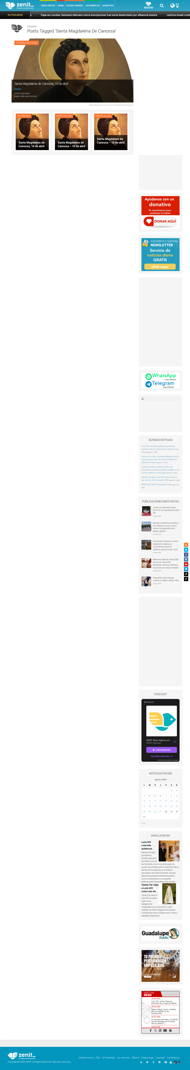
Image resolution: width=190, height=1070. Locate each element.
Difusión (135, 1057)
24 (144, 812)
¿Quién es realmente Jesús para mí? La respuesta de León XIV (166, 510)
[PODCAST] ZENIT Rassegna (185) (156, 484)
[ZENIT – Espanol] (23, 5)
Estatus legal (147, 1057)
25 (150, 812)
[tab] (151, 994)
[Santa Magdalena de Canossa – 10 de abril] (71, 131)
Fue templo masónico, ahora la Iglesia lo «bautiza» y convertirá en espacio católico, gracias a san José (165, 545)
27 (160, 812)
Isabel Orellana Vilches (25, 96)
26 (155, 812)
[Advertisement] (160, 172)
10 (144, 801)
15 (171, 801)
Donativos (107, 5)
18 (150, 806)
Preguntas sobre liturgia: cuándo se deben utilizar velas (166, 579)
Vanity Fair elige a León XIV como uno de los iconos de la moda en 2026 (150, 891)
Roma (61, 5)
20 (160, 806)
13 (160, 801)
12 (155, 801)
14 (166, 801)
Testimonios (23, 116)
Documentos (93, 5)
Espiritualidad (64, 116)
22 (171, 806)
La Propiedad (108, 1057)
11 (150, 801)
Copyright (160, 1057)
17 (144, 806)
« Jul (143, 823)
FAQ (98, 1057)
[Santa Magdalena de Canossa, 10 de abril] (32, 131)
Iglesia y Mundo (74, 5)
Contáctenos (173, 1057)
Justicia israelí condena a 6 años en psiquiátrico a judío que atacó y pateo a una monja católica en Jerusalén (160, 470)
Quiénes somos (86, 1057)
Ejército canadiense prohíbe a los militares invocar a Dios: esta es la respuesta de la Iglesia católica (166, 527)
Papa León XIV (48, 5)
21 (166, 806)
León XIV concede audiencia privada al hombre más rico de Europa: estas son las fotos (160, 449)
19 (155, 806)
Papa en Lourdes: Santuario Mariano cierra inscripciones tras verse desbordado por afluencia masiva (59, 15)
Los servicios (123, 1057)
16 (177, 801)
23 (177, 806)
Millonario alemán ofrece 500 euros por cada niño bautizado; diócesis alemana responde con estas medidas (165, 563)
